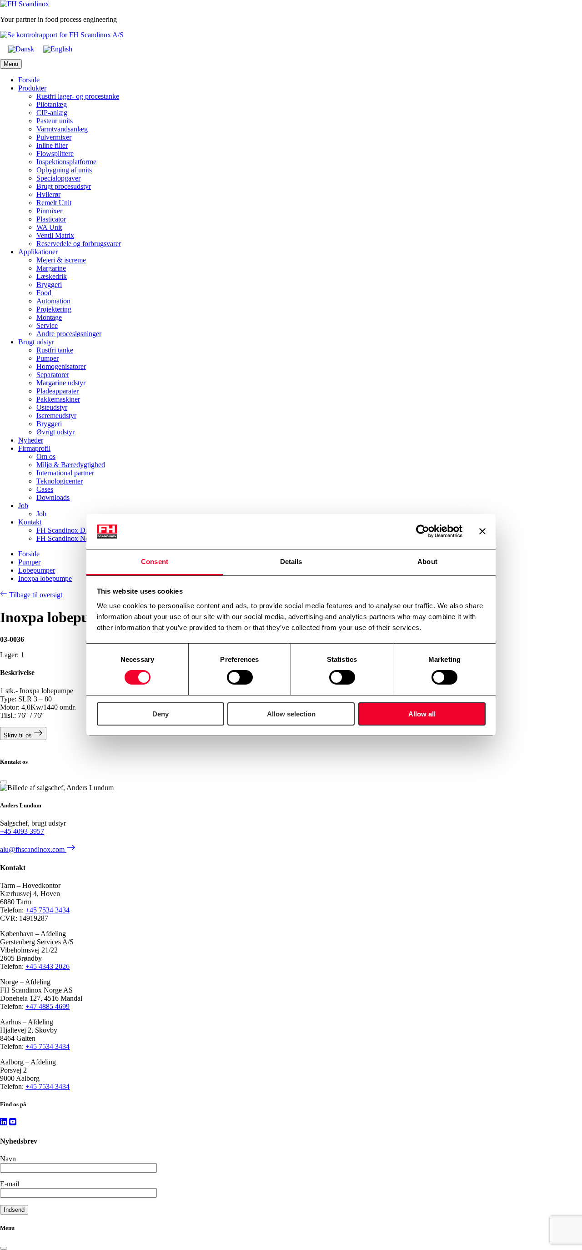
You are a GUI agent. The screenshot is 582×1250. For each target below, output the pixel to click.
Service (47, 325)
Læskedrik (51, 276)
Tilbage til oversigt (34, 595)
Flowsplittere (55, 153)
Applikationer (38, 252)
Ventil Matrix (55, 235)
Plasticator (51, 219)
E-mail (9, 1184)
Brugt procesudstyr (63, 186)
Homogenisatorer (61, 366)
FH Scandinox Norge (67, 538)
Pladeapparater (57, 391)
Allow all (422, 714)
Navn (8, 1159)
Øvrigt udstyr (55, 432)
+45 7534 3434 (47, 910)
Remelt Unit (53, 203)
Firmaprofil (34, 448)
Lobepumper (36, 570)
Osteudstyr (51, 407)
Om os (45, 456)
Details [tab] (291, 561)
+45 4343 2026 (47, 966)
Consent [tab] (154, 561)
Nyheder (30, 440)
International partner (65, 473)
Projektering (53, 309)
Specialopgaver (58, 178)
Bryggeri (49, 284)
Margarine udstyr (60, 383)
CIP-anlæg (51, 112)
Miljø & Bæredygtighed (70, 465)
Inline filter (52, 145)
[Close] (3, 782)
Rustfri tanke (54, 350)
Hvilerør (48, 194)
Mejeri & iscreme (61, 260)
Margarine (51, 268)
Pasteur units (54, 121)
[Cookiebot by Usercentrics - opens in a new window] (422, 531)
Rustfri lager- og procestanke (77, 96)
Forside (29, 80)
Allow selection (291, 714)
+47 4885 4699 (47, 1006)
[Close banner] (482, 531)
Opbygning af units (64, 170)
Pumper (47, 358)
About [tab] (427, 561)
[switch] (240, 677)
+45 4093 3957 (22, 831)
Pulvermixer (53, 137)
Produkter (32, 88)
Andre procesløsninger (68, 334)
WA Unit (49, 227)
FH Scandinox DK (63, 530)
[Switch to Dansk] (21, 49)
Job (23, 505)
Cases (44, 489)
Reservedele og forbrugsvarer (78, 243)
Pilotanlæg (51, 104)
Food (43, 293)
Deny (160, 714)
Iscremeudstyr (56, 415)
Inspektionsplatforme (66, 162)
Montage (49, 317)
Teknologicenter (59, 481)
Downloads (53, 497)
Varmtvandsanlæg (62, 129)
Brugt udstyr (36, 342)
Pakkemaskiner (58, 399)
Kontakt (29, 522)
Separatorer (52, 374)
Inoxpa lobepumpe (45, 578)
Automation (53, 301)
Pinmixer (49, 211)
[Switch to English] (58, 49)
